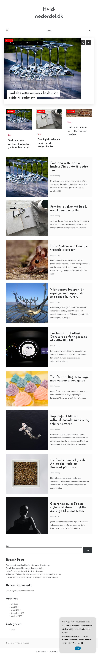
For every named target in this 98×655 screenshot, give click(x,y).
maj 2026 (15, 607)
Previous (83, 42)
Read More (84, 95)
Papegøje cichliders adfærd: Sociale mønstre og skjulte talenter (69, 420)
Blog (12, 43)
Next (88, 42)
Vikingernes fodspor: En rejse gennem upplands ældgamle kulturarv (67, 293)
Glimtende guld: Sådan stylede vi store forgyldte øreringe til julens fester (68, 507)
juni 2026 (14, 604)
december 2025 (17, 613)
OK (78, 648)
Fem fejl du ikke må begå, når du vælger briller (49, 143)
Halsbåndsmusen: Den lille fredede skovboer (77, 131)
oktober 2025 (16, 616)
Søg (7, 546)
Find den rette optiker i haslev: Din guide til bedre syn (33, 95)
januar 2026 (16, 610)
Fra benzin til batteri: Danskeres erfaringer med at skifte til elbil (68, 337)
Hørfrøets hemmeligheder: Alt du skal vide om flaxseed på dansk (68, 464)
